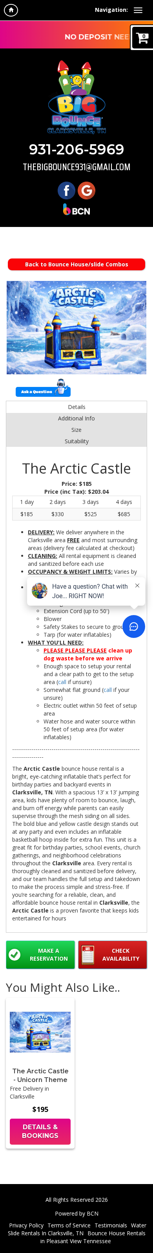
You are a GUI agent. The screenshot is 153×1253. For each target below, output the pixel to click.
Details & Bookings (40, 1131)
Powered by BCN (76, 1213)
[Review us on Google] (86, 190)
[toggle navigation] (138, 10)
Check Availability (120, 954)
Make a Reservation (49, 954)
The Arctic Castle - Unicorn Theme (40, 1075)
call (62, 682)
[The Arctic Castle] (76, 327)
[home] (11, 10)
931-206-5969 (76, 149)
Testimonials (111, 1225)
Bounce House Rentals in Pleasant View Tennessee (93, 1237)
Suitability (77, 441)
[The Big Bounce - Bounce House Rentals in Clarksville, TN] (76, 97)
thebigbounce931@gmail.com (77, 167)
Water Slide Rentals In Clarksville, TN (77, 1229)
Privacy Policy (26, 1225)
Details (77, 407)
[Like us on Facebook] (66, 190)
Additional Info (76, 418)
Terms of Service (69, 1225)
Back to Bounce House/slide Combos (76, 264)
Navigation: (111, 9)
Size (76, 429)
